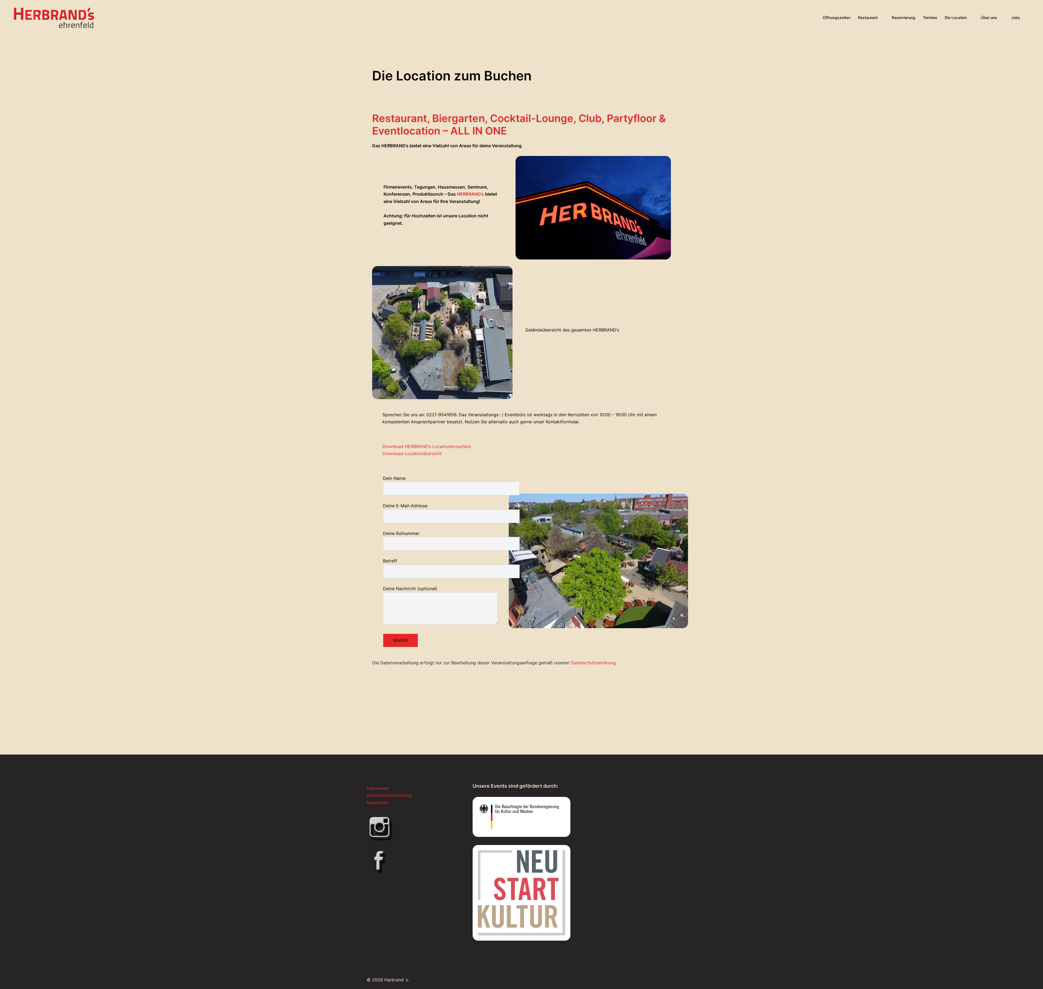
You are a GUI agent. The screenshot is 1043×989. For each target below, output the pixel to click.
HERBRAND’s (471, 194)
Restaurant (868, 17)
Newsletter (378, 802)
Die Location (956, 17)
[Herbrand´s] (54, 17)
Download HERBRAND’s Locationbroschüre (426, 446)
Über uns (989, 17)
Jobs (1015, 17)
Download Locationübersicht (412, 453)
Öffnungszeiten (836, 17)
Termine (930, 17)
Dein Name (394, 478)
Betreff (390, 561)
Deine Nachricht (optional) (410, 588)
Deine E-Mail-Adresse (405, 505)
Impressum (378, 788)
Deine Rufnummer (401, 533)
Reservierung (903, 17)
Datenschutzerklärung (593, 662)
